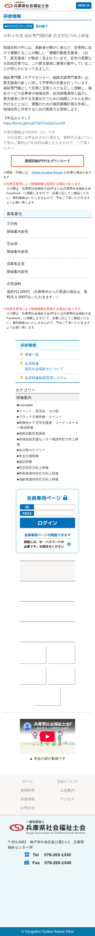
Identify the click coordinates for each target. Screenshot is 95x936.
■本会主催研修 (28, 456)
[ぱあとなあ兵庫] (62, 655)
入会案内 (67, 790)
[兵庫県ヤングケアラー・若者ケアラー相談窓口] (62, 676)
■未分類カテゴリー (31, 450)
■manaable (25, 405)
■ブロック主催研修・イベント (39, 417)
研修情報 (28, 799)
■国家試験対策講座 (31, 433)
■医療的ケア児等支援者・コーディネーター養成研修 (47, 425)
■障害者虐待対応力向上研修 (38, 473)
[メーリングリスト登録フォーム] (47, 611)
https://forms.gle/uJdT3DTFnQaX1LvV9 (34, 123)
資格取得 (28, 790)
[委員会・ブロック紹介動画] (33, 676)
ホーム (27, 781)
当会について (67, 781)
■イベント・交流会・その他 (38, 411)
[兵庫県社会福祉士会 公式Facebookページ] (47, 591)
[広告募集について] (47, 697)
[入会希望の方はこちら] (47, 632)
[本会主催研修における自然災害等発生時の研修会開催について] (47, 571)
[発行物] (33, 655)
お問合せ (28, 808)
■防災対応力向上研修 (18, 26)
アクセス (67, 799)
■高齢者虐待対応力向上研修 (38, 479)
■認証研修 (24, 461)
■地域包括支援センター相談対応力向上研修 (47, 441)
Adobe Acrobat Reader (47, 172)
